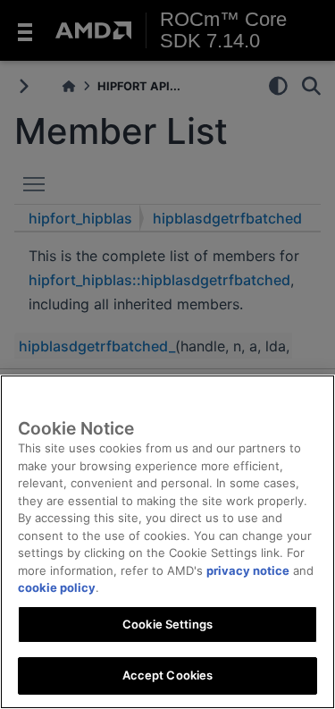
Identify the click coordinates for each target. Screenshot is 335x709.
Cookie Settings (167, 624)
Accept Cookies (168, 675)
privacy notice (247, 570)
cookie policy (57, 587)
